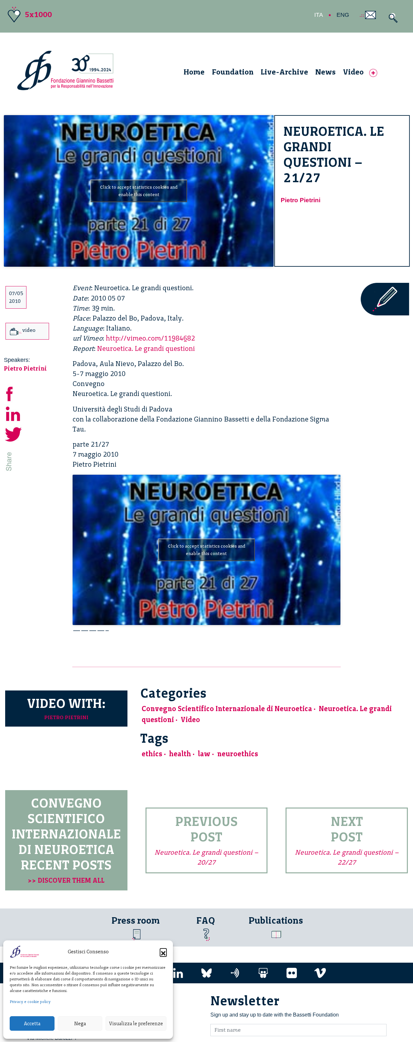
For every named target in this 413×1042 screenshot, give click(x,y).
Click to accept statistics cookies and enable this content (138, 190)
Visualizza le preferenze (136, 1024)
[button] (163, 951)
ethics (152, 753)
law (204, 753)
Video (353, 71)
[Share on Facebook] (13, 393)
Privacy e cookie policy (30, 1001)
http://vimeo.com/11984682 (150, 338)
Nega (80, 1024)
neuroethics (237, 753)
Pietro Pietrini (300, 200)
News (325, 71)
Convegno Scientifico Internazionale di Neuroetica (227, 708)
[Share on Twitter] (13, 433)
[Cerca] (391, 18)
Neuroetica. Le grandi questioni (146, 348)
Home (194, 71)
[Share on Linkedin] (13, 413)
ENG (343, 15)
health (180, 753)
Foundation (233, 71)
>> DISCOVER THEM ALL (66, 880)
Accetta (32, 1024)
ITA (318, 15)
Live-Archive (284, 71)
